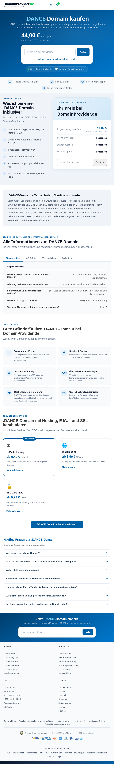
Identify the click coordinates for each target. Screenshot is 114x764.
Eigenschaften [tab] (13, 258)
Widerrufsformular (54, 753)
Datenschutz (18, 753)
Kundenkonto (64, 687)
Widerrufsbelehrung (35, 753)
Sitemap (62, 710)
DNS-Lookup (9, 687)
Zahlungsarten (64, 703)
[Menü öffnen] (41, 5)
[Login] (51, 5)
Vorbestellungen (11, 669)
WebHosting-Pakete (67, 657)
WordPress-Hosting (67, 661)
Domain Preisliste (11, 665)
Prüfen (83, 52)
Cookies (51, 756)
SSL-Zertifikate (64, 673)
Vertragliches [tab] (49, 258)
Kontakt (62, 691)
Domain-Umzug (11, 661)
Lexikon (61, 707)
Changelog (63, 695)
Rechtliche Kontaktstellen (97, 753)
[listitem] (57, 553)
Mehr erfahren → (15, 470)
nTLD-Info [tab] (31, 258)
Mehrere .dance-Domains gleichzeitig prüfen (57, 59)
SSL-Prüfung (9, 691)
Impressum (61, 756)
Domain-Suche (10, 653)
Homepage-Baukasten (68, 665)
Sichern (100, 162)
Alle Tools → (9, 707)
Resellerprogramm (12, 673)
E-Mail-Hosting (65, 653)
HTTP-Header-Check (12, 699)
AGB (8, 753)
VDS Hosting (64, 669)
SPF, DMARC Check (12, 695)
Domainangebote (11, 657)
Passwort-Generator (12, 703)
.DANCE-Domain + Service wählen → (57, 524)
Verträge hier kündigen (74, 753)
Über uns (62, 699)
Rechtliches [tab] (67, 258)
